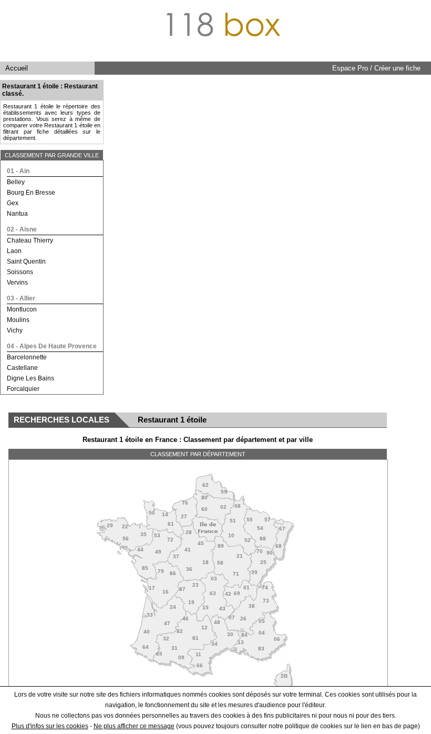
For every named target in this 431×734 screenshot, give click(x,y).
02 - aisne (22, 229)
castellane (22, 367)
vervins (17, 282)
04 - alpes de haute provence (52, 346)
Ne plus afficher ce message (134, 726)
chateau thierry (30, 240)
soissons (20, 272)
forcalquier (23, 389)
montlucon (22, 309)
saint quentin (26, 261)
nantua (17, 213)
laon (14, 251)
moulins (18, 320)
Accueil (16, 68)
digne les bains (30, 378)
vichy (15, 330)
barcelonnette (27, 357)
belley (16, 182)
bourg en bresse (31, 192)
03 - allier (21, 298)
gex (12, 203)
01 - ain (18, 171)
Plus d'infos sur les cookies (50, 726)
